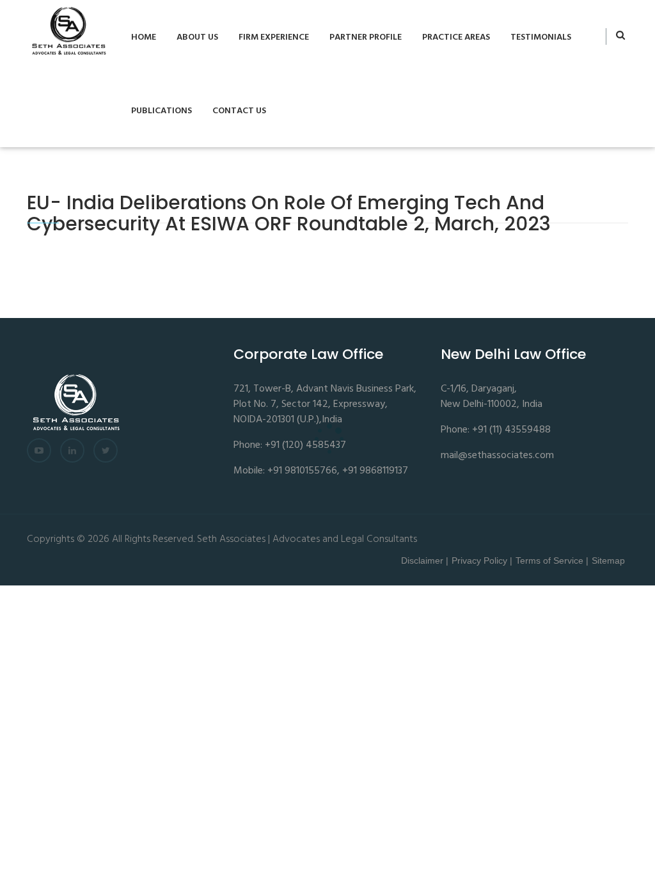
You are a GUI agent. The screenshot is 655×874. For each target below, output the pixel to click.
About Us (197, 37)
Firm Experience (274, 37)
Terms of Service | (552, 560)
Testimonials (540, 37)
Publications (161, 111)
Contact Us (239, 111)
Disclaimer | (424, 560)
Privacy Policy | (482, 560)
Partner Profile (365, 37)
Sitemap (608, 560)
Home (143, 37)
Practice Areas (456, 37)
